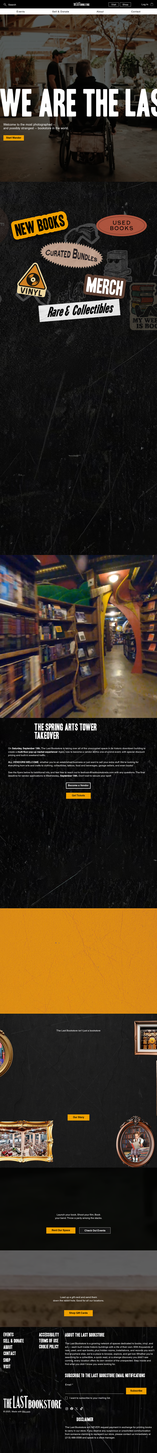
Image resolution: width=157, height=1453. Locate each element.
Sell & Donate (13, 1343)
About (8, 1349)
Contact (9, 1355)
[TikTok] (81, 1410)
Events (8, 1336)
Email (69, 1386)
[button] (152, 4)
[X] (76, 1410)
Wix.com (26, 1413)
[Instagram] (67, 1410)
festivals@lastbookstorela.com (97, 774)
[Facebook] (71, 1410)
